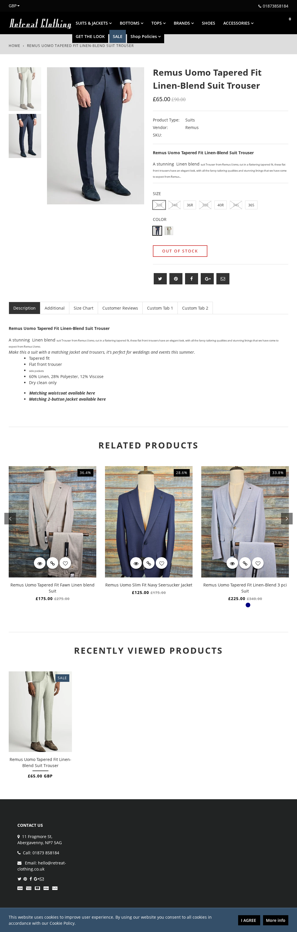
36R (190, 205)
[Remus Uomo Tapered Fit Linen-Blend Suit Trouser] (40, 711)
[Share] (191, 278)
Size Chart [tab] (83, 308)
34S (236, 205)
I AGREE (249, 920)
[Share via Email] (222, 278)
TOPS (157, 23)
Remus (192, 127)
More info (275, 920)
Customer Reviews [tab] (120, 308)
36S (251, 205)
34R (174, 205)
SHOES (208, 23)
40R (221, 205)
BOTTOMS (130, 23)
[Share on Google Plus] (207, 278)
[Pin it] (175, 278)
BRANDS (182, 23)
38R (205, 205)
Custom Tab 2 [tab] (195, 308)
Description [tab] (24, 308)
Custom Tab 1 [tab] (160, 308)
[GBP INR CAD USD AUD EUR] (10, 5)
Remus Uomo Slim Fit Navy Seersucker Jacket (148, 585)
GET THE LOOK (90, 36)
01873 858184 (45, 852)
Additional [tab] (55, 308)
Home (14, 45)
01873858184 (275, 6)
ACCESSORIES (237, 23)
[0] (284, 23)
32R (159, 205)
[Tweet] (160, 278)
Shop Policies (144, 36)
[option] (95, 136)
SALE (117, 36)
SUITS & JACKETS (92, 23)
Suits (190, 120)
